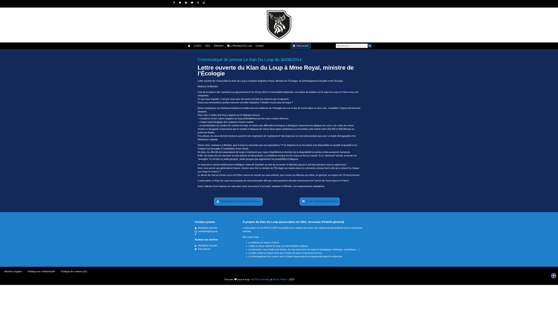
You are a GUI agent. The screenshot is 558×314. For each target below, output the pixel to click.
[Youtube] (193, 3)
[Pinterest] (187, 3)
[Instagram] (199, 3)
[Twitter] (181, 3)
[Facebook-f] (175, 3)
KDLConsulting (262, 279)
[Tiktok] (205, 3)
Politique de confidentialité (41, 271)
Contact (260, 45)
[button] (238, 201)
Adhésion (218, 45)
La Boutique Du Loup (241, 45)
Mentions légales (13, 271)
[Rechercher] (370, 46)
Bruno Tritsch (280, 279)
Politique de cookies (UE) (74, 271)
